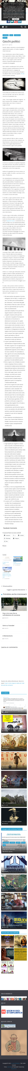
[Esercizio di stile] (14, 761)
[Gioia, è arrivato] (14, 902)
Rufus (11, 44)
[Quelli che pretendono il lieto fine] (20, 954)
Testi (4, 845)
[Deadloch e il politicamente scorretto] (14, 920)
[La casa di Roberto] (14, 1)
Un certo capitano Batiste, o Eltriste (11, 821)
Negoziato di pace (11, 220)
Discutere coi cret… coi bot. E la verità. (12, 710)
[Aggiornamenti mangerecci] (14, 883)
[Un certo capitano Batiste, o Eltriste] (14, 816)
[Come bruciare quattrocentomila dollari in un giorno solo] (7, 569)
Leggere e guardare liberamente (16, 590)
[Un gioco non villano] (7, 559)
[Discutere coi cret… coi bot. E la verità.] (14, 705)
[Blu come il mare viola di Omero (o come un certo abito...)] (7, 954)
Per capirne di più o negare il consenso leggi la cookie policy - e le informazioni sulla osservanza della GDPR (13, 18)
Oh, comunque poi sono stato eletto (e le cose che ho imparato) (13, 848)
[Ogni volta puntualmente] (14, 798)
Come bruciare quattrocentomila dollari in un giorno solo (7, 575)
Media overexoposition (17, 562)
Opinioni (17, 842)
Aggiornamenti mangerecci (9, 888)
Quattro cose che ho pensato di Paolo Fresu (12, 783)
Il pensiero (12, 842)
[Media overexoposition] (18, 559)
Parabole (5, 37)
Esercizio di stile (6, 766)
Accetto (15, 19)
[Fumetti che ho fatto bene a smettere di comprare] (7, 941)
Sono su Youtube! (8, 625)
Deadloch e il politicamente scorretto (12, 925)
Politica (22, 842)
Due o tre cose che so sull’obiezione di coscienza (11, 614)
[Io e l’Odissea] (14, 742)
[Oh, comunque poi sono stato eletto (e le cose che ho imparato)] (14, 833)
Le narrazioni (17, 35)
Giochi (11, 35)
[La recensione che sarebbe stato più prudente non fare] (20, 941)
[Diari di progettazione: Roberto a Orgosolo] (14, 724)
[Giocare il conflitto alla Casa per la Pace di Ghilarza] (14, 864)
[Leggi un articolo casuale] (25, 27)
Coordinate (5, 35)
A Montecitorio (8, 636)
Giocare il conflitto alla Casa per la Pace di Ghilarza (13, 868)
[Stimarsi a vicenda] (7, 967)
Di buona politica (7, 586)
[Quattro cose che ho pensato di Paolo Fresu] (14, 779)
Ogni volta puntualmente (9, 803)
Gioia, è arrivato (6, 906)
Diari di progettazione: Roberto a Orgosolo (13, 729)
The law (22, 73)
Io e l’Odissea (5, 747)
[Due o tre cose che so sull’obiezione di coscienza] (14, 598)
